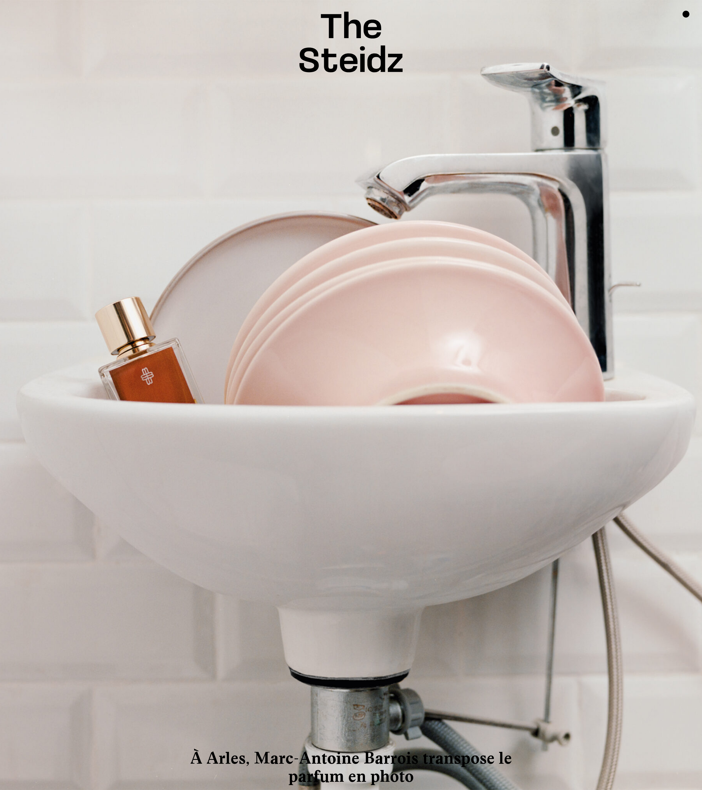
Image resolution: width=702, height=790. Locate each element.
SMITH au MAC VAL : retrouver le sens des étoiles (351, 767)
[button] (51, 395)
